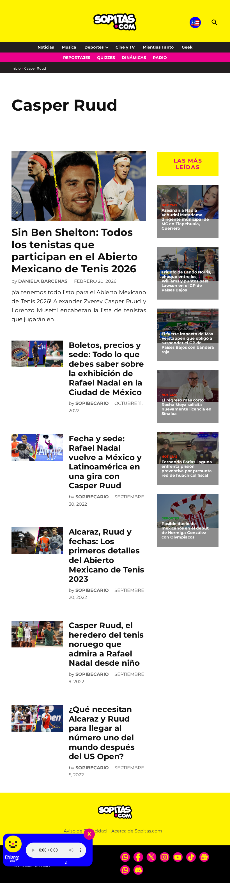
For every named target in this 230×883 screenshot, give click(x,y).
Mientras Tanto (158, 47)
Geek (187, 47)
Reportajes (76, 57)
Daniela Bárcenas (42, 281)
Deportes (94, 47)
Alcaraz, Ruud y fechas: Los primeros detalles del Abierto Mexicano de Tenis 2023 (106, 555)
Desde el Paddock (178, 267)
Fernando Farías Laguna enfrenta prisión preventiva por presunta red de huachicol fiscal (187, 468)
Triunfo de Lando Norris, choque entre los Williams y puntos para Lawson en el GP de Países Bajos (186, 281)
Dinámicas (134, 57)
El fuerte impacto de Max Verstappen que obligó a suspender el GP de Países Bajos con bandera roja (188, 342)
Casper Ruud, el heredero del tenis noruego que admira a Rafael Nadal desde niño (106, 644)
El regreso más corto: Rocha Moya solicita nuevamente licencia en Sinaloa (186, 407)
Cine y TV (125, 47)
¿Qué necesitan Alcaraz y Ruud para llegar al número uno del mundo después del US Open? (102, 732)
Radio (160, 57)
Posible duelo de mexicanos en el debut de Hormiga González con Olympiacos (185, 530)
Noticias (46, 47)
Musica (69, 47)
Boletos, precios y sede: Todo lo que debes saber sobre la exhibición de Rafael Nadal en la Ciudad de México (106, 368)
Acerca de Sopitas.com (136, 831)
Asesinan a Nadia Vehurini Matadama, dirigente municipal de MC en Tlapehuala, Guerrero (185, 219)
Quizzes (106, 57)
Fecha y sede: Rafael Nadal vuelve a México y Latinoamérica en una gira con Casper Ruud (105, 462)
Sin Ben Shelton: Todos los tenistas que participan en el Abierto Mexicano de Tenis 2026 (75, 250)
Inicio (16, 68)
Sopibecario (92, 403)
